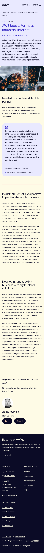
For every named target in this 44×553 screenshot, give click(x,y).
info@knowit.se (9, 475)
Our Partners (28, 485)
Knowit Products (7, 525)
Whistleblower (20, 536)
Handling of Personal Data (13, 541)
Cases (13, 12)
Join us (5, 455)
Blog (25, 490)
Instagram (26, 546)
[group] (26, 4)
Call (6, 421)
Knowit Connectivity (8, 516)
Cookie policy (6, 536)
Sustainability (28, 476)
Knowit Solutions (7, 507)
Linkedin (5, 546)
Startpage (5, 12)
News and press (29, 481)
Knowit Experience (8, 512)
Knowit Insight (6, 521)
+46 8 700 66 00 (10, 472)
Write (19, 421)
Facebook (15, 546)
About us (27, 472)
